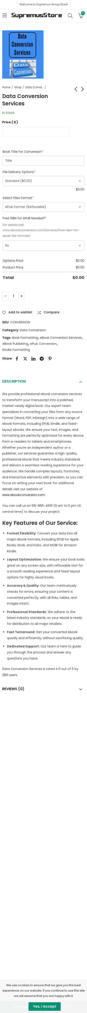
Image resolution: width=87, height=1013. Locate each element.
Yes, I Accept (44, 1006)
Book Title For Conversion (31, 151)
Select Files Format (26, 198)
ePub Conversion (43, 343)
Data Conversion (34, 87)
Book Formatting (25, 337)
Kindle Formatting (16, 349)
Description (14, 381)
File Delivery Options (27, 172)
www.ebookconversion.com (23, 495)
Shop (17, 87)
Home (6, 87)
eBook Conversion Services (61, 337)
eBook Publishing (15, 343)
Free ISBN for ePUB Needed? (32, 218)
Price (10, 122)
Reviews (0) (13, 688)
